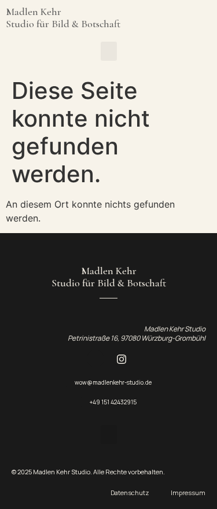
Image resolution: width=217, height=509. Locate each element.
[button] (109, 51)
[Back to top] (193, 246)
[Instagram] (121, 358)
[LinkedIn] (95, 358)
